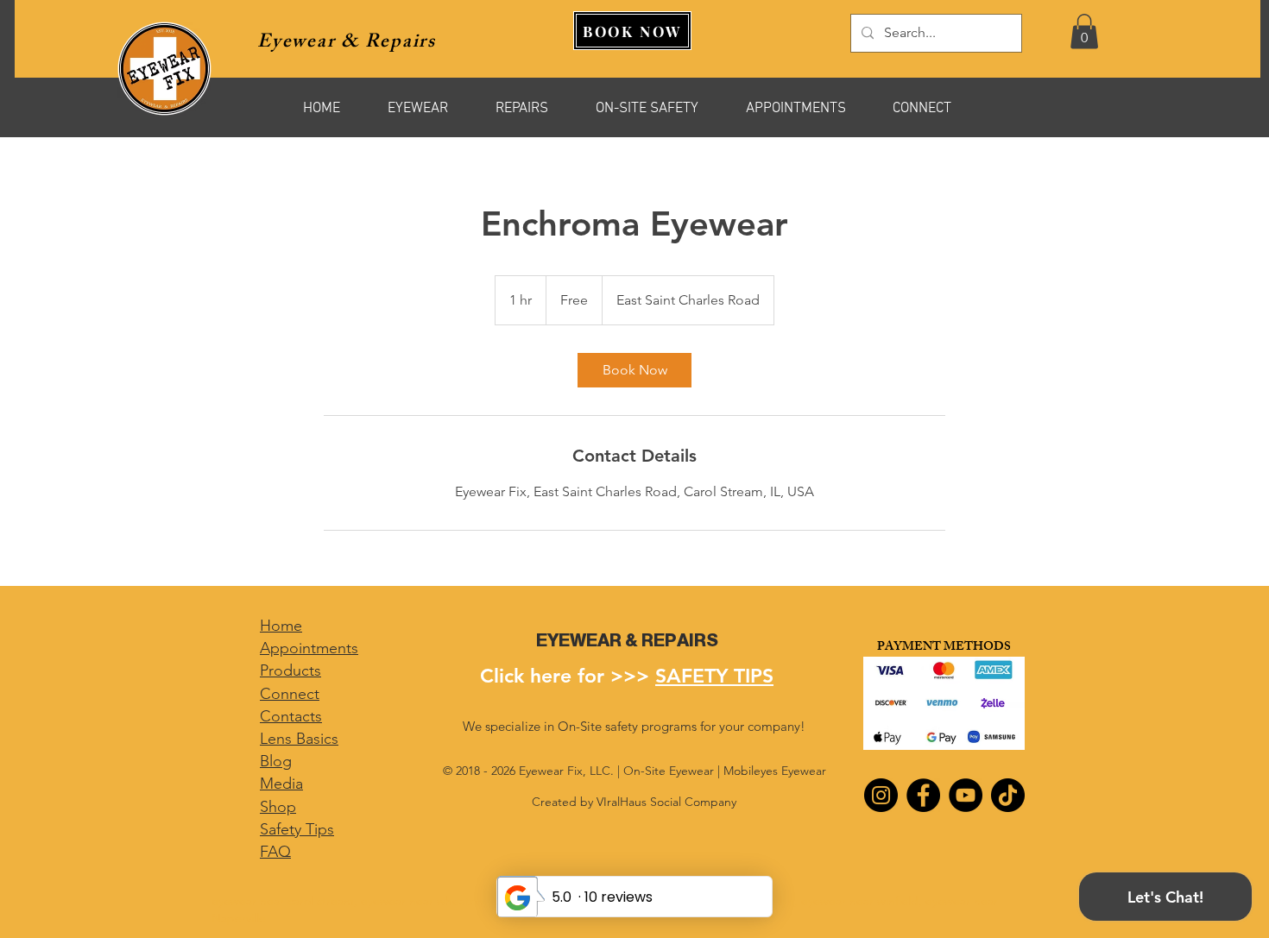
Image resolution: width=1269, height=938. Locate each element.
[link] (634, 370)
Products (290, 670)
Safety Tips (297, 829)
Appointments (309, 648)
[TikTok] (1008, 795)
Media (281, 783)
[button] (1084, 31)
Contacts (291, 716)
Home (281, 625)
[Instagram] (881, 795)
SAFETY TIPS (714, 676)
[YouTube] (965, 795)
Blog (276, 761)
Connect (289, 693)
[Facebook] (923, 795)
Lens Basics (299, 738)
